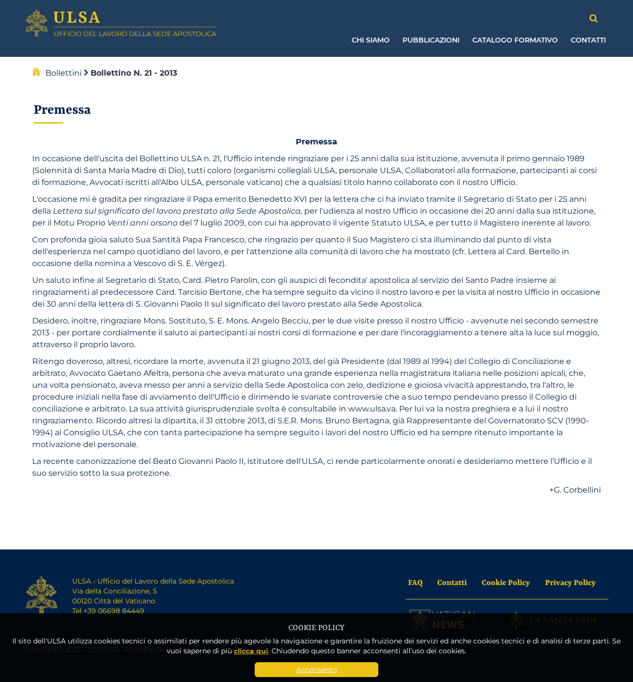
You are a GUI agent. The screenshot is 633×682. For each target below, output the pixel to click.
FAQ (415, 582)
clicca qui (251, 650)
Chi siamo (371, 40)
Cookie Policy (506, 582)
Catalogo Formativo (515, 40)
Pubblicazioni (431, 40)
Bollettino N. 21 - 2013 (133, 72)
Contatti (588, 40)
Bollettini (63, 72)
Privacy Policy (570, 582)
